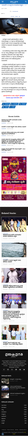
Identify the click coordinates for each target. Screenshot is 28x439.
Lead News (12, 16)
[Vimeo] (16, 369)
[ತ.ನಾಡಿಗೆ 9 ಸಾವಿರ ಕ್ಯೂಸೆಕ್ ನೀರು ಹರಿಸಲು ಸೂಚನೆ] (14, 250)
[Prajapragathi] (11, 11)
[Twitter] (12, 369)
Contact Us (4, 429)
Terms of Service (10, 429)
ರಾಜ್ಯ (19, 16)
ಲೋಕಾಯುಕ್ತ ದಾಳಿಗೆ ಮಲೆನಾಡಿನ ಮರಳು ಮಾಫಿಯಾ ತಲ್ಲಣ (11, 120)
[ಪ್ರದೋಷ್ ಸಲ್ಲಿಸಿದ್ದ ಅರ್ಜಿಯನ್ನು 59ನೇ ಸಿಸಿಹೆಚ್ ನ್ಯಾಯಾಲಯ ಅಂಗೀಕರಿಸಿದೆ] (14, 275)
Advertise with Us (22, 429)
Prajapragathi (15, 11)
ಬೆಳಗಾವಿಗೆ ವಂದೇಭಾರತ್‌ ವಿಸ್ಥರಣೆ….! (17, 393)
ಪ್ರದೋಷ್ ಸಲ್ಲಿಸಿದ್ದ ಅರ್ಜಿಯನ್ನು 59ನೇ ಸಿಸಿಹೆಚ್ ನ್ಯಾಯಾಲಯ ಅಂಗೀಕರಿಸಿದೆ (12, 133)
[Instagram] (7, 369)
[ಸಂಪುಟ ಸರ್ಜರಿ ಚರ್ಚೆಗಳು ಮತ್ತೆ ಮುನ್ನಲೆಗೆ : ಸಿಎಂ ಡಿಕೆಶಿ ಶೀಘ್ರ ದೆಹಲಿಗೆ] (14, 332)
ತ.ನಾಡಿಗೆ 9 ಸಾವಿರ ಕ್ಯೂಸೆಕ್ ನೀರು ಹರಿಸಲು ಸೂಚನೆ (13, 127)
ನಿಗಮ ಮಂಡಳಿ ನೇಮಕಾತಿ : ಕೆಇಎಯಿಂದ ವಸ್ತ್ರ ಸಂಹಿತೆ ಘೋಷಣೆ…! (17, 387)
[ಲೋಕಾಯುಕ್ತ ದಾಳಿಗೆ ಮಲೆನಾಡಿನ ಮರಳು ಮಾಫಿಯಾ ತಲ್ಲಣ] (14, 224)
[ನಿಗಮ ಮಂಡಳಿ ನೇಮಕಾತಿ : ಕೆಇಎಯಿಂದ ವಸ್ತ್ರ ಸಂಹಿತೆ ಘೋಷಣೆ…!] (5, 388)
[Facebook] (3, 369)
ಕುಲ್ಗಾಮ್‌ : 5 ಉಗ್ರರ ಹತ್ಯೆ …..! (16, 379)
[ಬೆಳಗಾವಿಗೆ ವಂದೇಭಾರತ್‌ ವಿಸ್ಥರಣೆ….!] (5, 395)
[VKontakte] (20, 369)
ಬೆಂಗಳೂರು (16, 16)
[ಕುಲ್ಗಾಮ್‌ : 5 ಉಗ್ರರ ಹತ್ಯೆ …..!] (5, 381)
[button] (2, 2)
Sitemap (16, 429)
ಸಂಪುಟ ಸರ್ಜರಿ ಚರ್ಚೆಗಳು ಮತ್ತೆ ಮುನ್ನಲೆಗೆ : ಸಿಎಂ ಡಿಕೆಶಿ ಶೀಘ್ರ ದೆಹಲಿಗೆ (13, 149)
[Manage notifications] (2, 434)
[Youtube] (24, 369)
